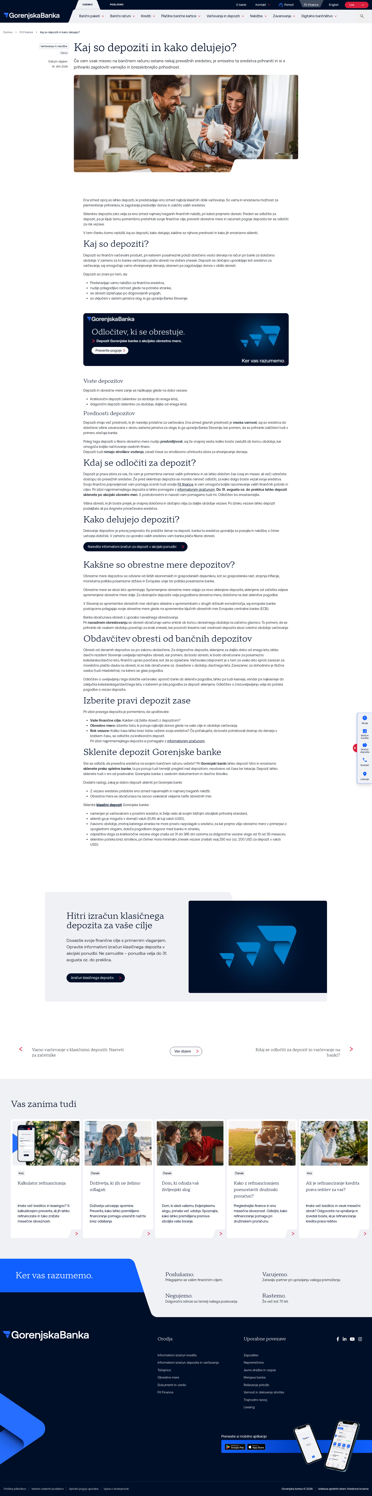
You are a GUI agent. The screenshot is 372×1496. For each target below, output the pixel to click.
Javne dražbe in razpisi (260, 1370)
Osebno (87, 4)
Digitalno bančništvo (317, 16)
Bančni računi (120, 16)
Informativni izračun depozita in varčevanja (188, 1362)
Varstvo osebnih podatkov (47, 1488)
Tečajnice (164, 1370)
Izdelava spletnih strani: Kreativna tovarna (343, 1488)
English (334, 4)
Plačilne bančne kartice (178, 16)
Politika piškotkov (15, 1488)
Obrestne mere (168, 1377)
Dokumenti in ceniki (172, 1385)
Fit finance (185, 484)
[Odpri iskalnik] (362, 16)
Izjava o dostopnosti (116, 1488)
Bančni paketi (89, 16)
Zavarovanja (282, 16)
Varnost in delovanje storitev (264, 1392)
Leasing (249, 1407)
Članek (64, 53)
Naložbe (256, 16)
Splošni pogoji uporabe (83, 1488)
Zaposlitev (251, 1355)
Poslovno (117, 4)
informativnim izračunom (196, 490)
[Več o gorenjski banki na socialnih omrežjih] (338, 1339)
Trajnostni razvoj (255, 1400)
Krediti (146, 16)
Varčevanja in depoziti (223, 16)
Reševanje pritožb (256, 1385)
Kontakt (261, 4)
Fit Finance (311, 4)
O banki (241, 4)
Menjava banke (255, 1377)
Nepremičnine (254, 1362)
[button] (135, 546)
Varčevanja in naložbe (53, 46)
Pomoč (289, 4)
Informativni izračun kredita (177, 1355)
